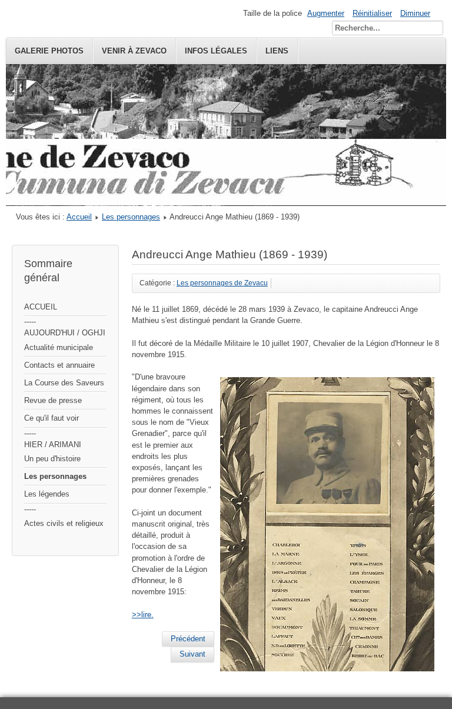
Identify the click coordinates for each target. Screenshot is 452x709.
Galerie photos (49, 50)
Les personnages (131, 216)
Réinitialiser (372, 13)
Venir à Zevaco (134, 50)
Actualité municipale (58, 347)
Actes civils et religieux (64, 523)
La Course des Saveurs (64, 382)
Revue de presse (53, 400)
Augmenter (325, 13)
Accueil (79, 216)
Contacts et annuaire (59, 365)
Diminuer (415, 13)
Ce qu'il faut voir (51, 418)
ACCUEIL (40, 306)
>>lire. (143, 614)
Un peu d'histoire (52, 458)
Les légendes (46, 494)
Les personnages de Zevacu (222, 283)
